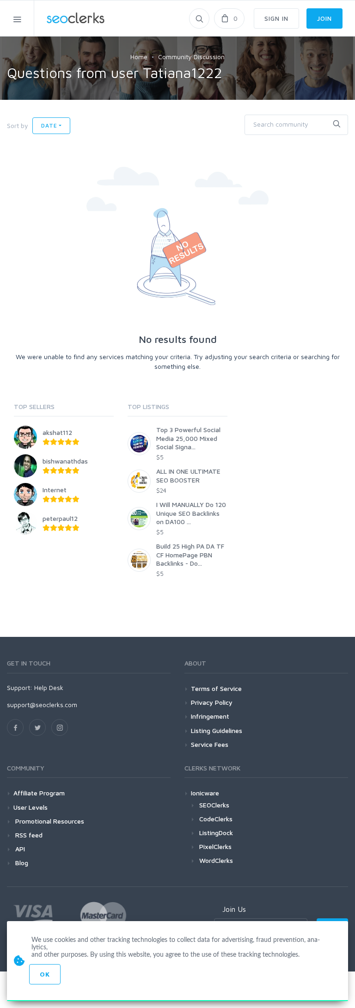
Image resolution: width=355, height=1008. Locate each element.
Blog (20, 863)
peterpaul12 (60, 518)
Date (49, 125)
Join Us (234, 909)
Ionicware (205, 793)
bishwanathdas (65, 461)
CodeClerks (216, 819)
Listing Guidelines (216, 730)
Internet (55, 490)
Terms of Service (216, 688)
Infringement (210, 716)
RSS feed (28, 835)
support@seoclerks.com (42, 705)
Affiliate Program (39, 793)
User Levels (30, 807)
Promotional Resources (48, 821)
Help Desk (48, 687)
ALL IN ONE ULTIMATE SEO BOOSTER (188, 475)
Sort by (17, 125)
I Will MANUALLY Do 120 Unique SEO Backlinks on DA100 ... (191, 513)
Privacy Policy (212, 702)
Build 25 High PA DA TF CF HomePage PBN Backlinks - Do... (190, 554)
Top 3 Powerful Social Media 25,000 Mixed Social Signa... (188, 438)
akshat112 (57, 432)
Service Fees (209, 744)
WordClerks (216, 860)
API (19, 849)
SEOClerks (214, 805)
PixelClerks (215, 846)
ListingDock (216, 833)
